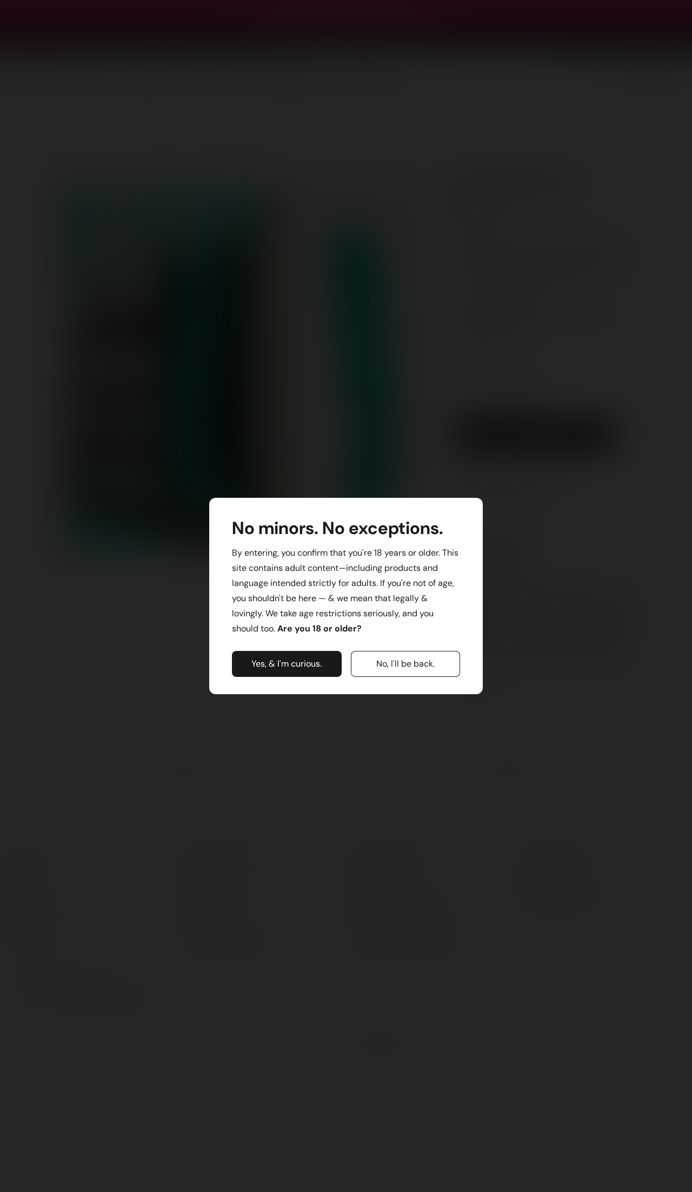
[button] (287, 664)
